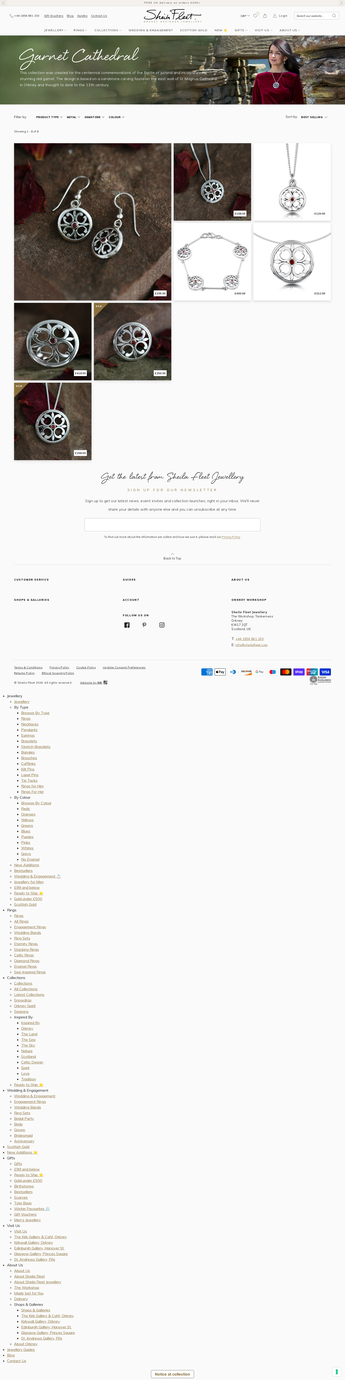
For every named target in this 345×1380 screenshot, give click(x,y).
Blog (70, 15)
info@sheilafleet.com (251, 645)
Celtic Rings (24, 955)
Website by (91, 682)
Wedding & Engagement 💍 (37, 876)
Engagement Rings (30, 927)
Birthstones (24, 1186)
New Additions (26, 865)
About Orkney (26, 1343)
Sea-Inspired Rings (30, 972)
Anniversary (24, 1141)
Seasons (21, 1011)
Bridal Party (24, 1118)
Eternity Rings (26, 943)
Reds (25, 808)
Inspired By (30, 1022)
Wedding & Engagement (151, 30)
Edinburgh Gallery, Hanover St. (39, 1248)
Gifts (240, 30)
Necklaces (29, 724)
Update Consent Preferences (124, 667)
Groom (19, 1129)
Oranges (28, 814)
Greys (26, 853)
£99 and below (27, 887)
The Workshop (26, 1287)
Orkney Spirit (25, 1005)
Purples (27, 836)
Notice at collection (172, 1374)
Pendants (29, 729)
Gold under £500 (28, 898)
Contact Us (99, 15)
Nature (27, 1050)
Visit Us (262, 30)
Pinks (25, 842)
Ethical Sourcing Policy (58, 673)
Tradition (28, 1079)
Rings (79, 30)
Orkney (27, 1028)
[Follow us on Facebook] (127, 625)
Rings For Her (32, 791)
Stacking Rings (26, 949)
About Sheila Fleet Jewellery (37, 1282)
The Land (29, 1034)
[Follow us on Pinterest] (144, 625)
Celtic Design (32, 1062)
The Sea (28, 1039)
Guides (82, 15)
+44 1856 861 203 (250, 639)
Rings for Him (32, 786)
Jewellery (53, 30)
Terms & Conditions (28, 667)
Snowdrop (22, 1000)
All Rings (21, 921)
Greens (27, 825)
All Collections (26, 989)
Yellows (27, 819)
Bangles (28, 752)
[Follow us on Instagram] (162, 625)
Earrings (28, 735)
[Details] (92, 222)
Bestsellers (23, 870)
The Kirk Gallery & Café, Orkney (40, 1236)
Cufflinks (28, 763)
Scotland (28, 1056)
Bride (18, 1124)
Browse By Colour (36, 803)
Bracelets (29, 741)
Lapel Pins (29, 774)
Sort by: (292, 117)
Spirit (25, 1067)
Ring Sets (22, 938)
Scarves (21, 1197)
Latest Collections (29, 994)
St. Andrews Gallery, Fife (34, 1259)
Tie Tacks (29, 780)
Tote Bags (23, 1203)
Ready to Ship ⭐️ (28, 893)
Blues (25, 831)
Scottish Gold (194, 30)
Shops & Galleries (35, 1310)
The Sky (28, 1045)
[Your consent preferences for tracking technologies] (336, 1371)
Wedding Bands (27, 932)
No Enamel (30, 859)
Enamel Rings (25, 966)
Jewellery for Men (29, 881)
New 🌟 (221, 30)
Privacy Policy (231, 537)
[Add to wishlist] (255, 16)
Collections (107, 30)
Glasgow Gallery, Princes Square (41, 1253)
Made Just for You (28, 1293)
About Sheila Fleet (29, 1276)
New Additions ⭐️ (22, 1152)
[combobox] (316, 15)
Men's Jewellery (27, 1220)
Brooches (29, 758)
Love (25, 1073)
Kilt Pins (27, 769)
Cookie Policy (86, 667)
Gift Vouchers (53, 15)
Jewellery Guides (21, 1349)
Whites (27, 848)
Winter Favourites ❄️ (32, 1208)
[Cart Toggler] (265, 16)
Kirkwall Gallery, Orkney (33, 1242)
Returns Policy (24, 673)
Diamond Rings (26, 960)
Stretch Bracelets (35, 746)
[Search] (334, 15)
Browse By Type (35, 712)
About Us (288, 30)
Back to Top (172, 558)
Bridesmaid (23, 1135)
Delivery (21, 1298)
